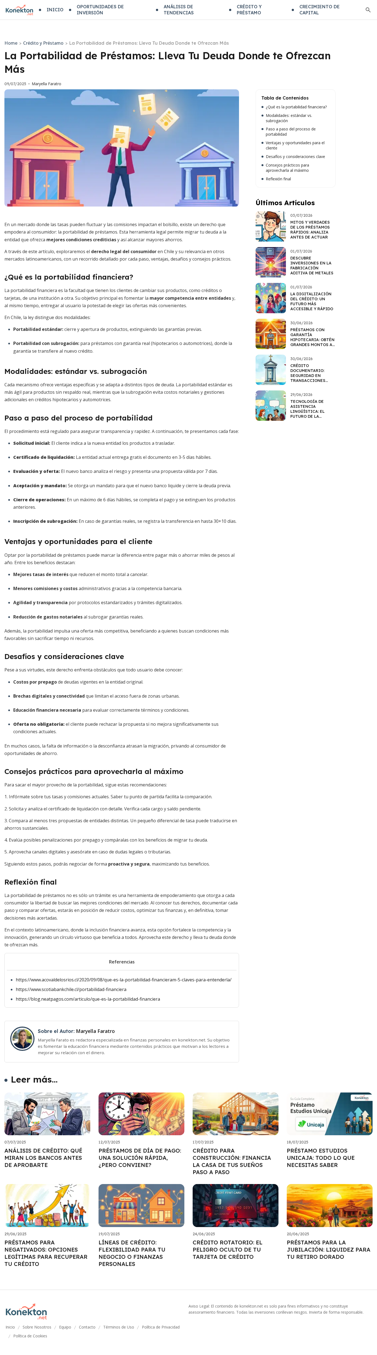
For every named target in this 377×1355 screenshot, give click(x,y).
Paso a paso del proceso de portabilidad (291, 132)
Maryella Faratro (46, 83)
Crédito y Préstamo (43, 43)
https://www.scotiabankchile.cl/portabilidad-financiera (71, 989)
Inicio (10, 1327)
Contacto (87, 1327)
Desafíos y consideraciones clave (295, 156)
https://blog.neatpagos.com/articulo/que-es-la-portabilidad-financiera (88, 999)
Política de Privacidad (161, 1327)
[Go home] (19, 9)
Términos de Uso (118, 1327)
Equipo (65, 1327)
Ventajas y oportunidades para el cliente (295, 145)
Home (10, 43)
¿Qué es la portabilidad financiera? (296, 107)
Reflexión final (278, 178)
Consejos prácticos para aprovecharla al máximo (287, 168)
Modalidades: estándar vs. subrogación (289, 118)
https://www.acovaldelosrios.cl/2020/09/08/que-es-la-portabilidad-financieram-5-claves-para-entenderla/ (124, 980)
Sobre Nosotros (37, 1327)
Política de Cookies (30, 1335)
